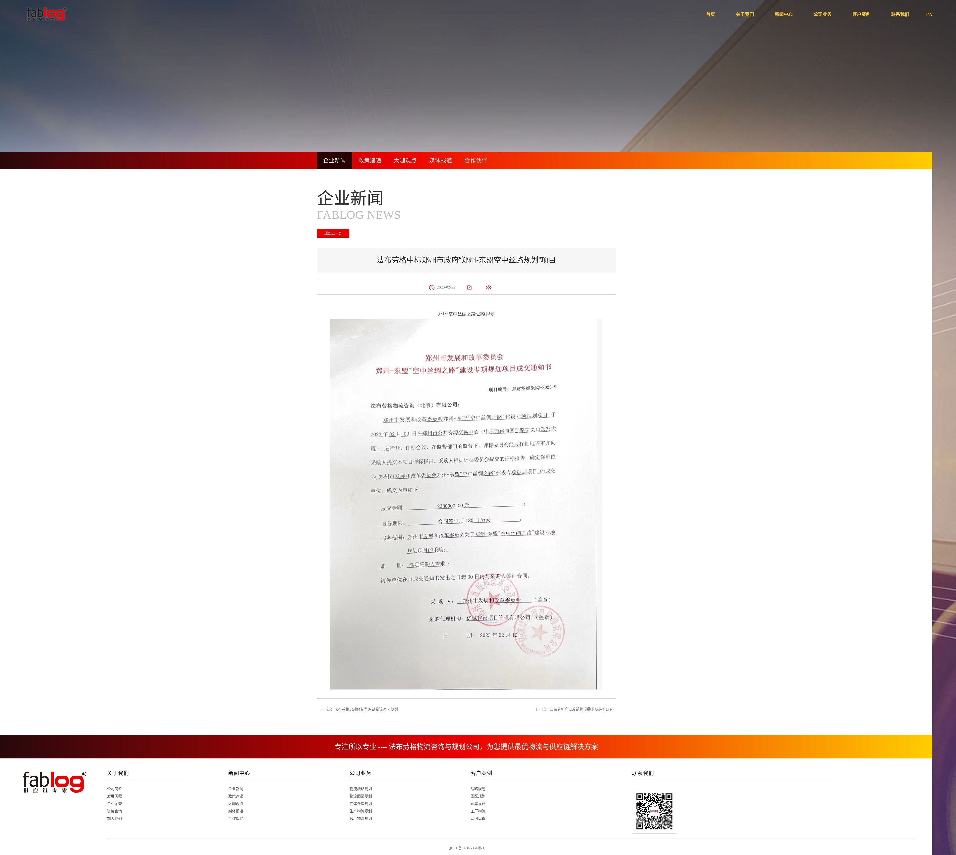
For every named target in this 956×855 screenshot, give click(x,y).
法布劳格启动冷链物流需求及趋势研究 (581, 709)
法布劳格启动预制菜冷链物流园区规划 (366, 709)
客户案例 (481, 773)
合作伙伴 (476, 160)
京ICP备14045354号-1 (466, 848)
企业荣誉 (114, 803)
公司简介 (114, 789)
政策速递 (369, 160)
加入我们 (114, 818)
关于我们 (118, 773)
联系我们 (643, 773)
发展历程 (114, 796)
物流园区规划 (361, 796)
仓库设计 (478, 803)
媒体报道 (440, 160)
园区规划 (478, 796)
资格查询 (114, 811)
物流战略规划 (361, 789)
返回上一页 (333, 233)
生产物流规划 (361, 811)
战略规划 (478, 789)
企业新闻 (334, 160)
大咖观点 (405, 160)
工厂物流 (478, 811)
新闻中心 (239, 773)
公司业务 (360, 773)
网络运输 (478, 818)
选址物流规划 (361, 818)
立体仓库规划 (361, 803)
